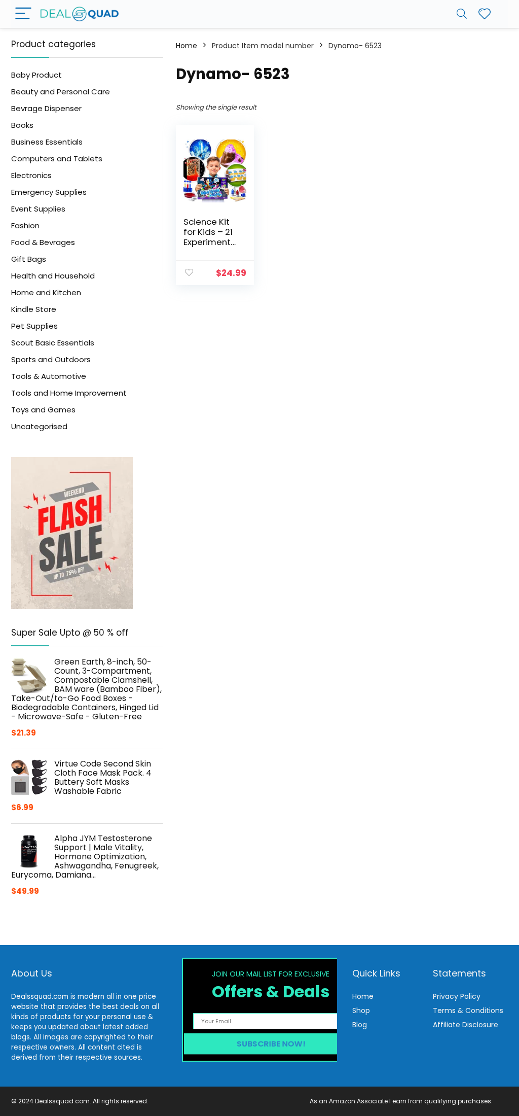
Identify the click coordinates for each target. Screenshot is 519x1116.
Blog (359, 1025)
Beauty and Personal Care (60, 91)
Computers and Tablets (56, 158)
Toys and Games (43, 409)
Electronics (31, 175)
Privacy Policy (456, 996)
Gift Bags (28, 259)
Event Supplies (38, 208)
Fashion (25, 225)
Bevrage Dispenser (46, 108)
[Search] (462, 14)
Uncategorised (39, 426)
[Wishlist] (484, 14)
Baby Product (36, 74)
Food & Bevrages (43, 242)
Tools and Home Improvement (69, 393)
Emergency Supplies (49, 192)
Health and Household (53, 275)
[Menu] (23, 14)
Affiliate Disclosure (465, 1025)
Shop (361, 1010)
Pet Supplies (34, 326)
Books (22, 125)
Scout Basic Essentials (52, 342)
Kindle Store (33, 309)
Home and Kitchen (46, 292)
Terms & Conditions (468, 1010)
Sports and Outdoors (51, 359)
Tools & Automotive (48, 376)
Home (186, 46)
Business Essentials (47, 141)
